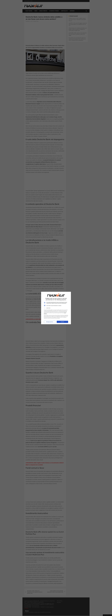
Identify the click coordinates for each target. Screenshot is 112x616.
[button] (56, 308)
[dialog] (56, 308)
